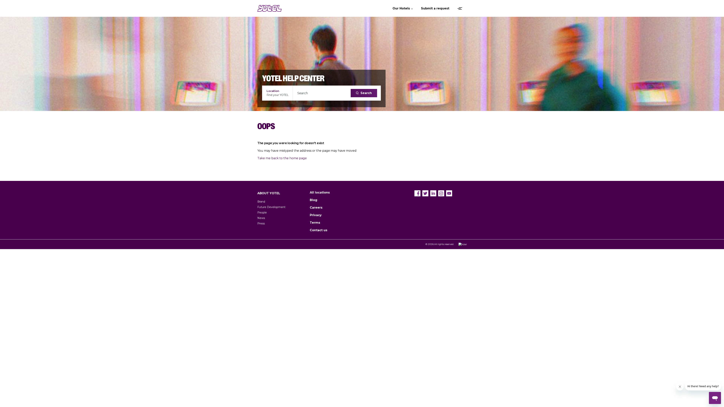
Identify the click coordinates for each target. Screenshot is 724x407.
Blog (313, 200)
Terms (315, 222)
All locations (320, 192)
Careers (316, 207)
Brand (261, 201)
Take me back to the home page (282, 158)
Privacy (316, 215)
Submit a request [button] (435, 8)
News (261, 218)
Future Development (271, 207)
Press (261, 223)
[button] (403, 8)
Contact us (318, 230)
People (262, 212)
